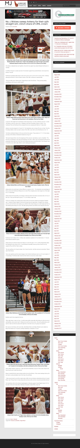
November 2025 (57, 96)
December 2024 (57, 123)
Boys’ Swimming (61, 375)
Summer (58, 364)
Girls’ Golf (60, 357)
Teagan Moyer (23, 420)
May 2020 (56, 257)
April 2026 (56, 84)
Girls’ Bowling (61, 378)
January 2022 (57, 208)
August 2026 (57, 74)
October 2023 (57, 157)
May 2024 (56, 140)
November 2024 (57, 126)
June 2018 (56, 313)
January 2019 (57, 296)
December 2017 (57, 328)
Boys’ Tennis (61, 354)
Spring (57, 351)
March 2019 (57, 291)
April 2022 (56, 201)
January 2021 (57, 238)
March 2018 (57, 321)
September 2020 (58, 248)
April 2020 (56, 260)
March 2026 (57, 87)
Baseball (60, 365)
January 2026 (57, 91)
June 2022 (56, 196)
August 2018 (57, 308)
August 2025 (57, 104)
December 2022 (57, 182)
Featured (12, 420)
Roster (61, 368)
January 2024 (57, 150)
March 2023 (57, 174)
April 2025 (56, 113)
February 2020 (57, 265)
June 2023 (56, 167)
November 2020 (57, 243)
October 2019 (57, 274)
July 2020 (56, 252)
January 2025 (57, 121)
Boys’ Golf (60, 342)
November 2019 (57, 272)
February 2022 (57, 206)
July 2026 (56, 77)
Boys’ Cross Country (62, 341)
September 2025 (58, 101)
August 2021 (57, 221)
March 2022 (57, 204)
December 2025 (57, 94)
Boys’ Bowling (61, 373)
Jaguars (56, 382)
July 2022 (56, 194)
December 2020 (57, 240)
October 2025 (57, 99)
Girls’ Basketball (61, 377)
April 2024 (56, 143)
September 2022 (58, 189)
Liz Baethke (17, 420)
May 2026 (56, 82)
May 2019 (56, 287)
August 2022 (57, 191)
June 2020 (56, 255)
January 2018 (57, 326)
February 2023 (57, 177)
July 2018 (56, 311)
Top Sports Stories (58, 420)
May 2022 (56, 199)
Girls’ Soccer (61, 359)
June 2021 (56, 226)
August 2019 (57, 279)
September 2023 (58, 160)
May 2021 (56, 228)
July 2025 (56, 106)
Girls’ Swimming (61, 347)
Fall (57, 339)
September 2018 (58, 306)
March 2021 (57, 233)
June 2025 (56, 108)
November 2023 (57, 155)
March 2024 (57, 145)
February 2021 (57, 235)
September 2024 (58, 130)
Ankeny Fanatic (20, 4)
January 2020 (57, 267)
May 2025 (56, 111)
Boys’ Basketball (61, 372)
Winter (57, 370)
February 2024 (57, 148)
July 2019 (56, 282)
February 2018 (57, 323)
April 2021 (56, 230)
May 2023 (56, 169)
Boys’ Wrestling (61, 380)
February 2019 (57, 294)
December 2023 (57, 152)
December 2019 (57, 269)
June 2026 (56, 79)
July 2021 (56, 223)
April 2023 (56, 172)
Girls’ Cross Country (62, 346)
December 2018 (57, 299)
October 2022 (57, 187)
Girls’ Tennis (60, 360)
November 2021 (57, 213)
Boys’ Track (60, 355)
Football (60, 344)
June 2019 (56, 284)
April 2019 (56, 289)
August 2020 (57, 250)
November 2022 (57, 184)
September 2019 (58, 277)
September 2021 (58, 218)
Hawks (11, 419)
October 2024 (57, 128)
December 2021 (57, 211)
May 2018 (56, 316)
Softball (60, 367)
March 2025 (57, 116)
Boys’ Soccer (61, 352)
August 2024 (57, 133)
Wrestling (60, 418)
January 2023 (57, 179)
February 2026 (57, 89)
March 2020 (57, 262)
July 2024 (56, 135)
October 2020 (57, 245)
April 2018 (56, 318)
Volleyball (15, 419)
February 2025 (57, 118)
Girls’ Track (60, 362)
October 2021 (57, 216)
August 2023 (57, 162)
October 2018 (57, 304)
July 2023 (56, 165)
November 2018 (57, 301)
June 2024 (56, 138)
